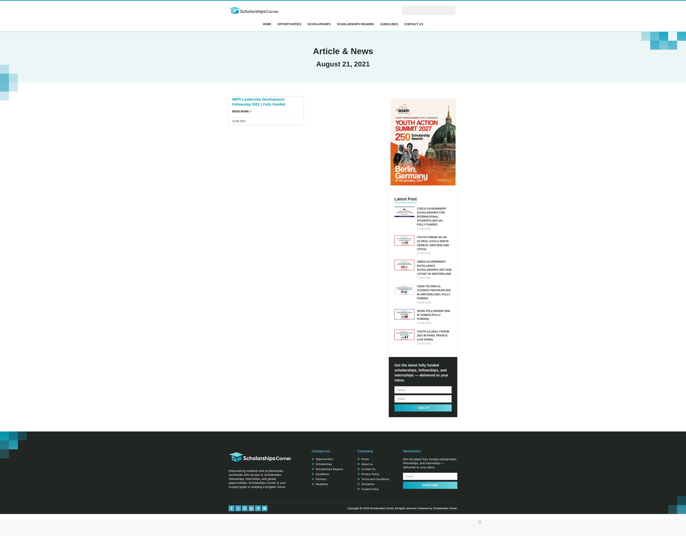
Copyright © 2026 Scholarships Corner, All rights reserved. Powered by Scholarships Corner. (402, 508)
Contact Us (413, 24)
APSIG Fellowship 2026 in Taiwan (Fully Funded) (433, 315)
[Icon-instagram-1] (245, 508)
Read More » (241, 111)
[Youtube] (264, 508)
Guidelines (389, 24)
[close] (479, 522)
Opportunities (289, 24)
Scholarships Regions (355, 24)
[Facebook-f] (231, 508)
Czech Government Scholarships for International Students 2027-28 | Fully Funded (431, 216)
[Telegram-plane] (258, 508)
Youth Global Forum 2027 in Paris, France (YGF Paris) (433, 335)
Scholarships (319, 24)
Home (267, 24)
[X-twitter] (238, 508)
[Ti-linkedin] (251, 508)
